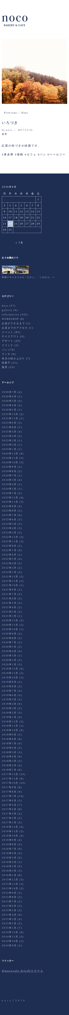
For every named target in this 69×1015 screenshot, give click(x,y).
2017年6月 (9, 800)
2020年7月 (9, 642)
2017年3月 (9, 813)
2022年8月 (9, 545)
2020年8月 (9, 638)
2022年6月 (9, 554)
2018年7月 (9, 743)
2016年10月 (10, 835)
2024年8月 (9, 471)
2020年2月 (9, 660)
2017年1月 (9, 822)
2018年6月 (9, 747)
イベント (7, 332)
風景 (4, 134)
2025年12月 (10, 414)
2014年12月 (10, 932)
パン (5, 349)
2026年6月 (9, 396)
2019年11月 (10, 673)
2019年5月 (9, 699)
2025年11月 (10, 418)
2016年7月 (9, 848)
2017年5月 (9, 805)
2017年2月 (9, 818)
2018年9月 (9, 734)
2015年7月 (9, 901)
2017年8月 (9, 791)
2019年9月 (9, 682)
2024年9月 (9, 466)
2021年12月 (10, 576)
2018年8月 (9, 739)
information (10, 314)
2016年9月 (9, 840)
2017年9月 (9, 787)
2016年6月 (9, 853)
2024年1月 (9, 493)
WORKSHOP (10, 319)
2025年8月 (9, 427)
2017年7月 (9, 796)
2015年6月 (9, 905)
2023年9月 (9, 506)
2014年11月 (10, 936)
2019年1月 (9, 717)
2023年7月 (9, 515)
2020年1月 (9, 664)
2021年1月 (9, 616)
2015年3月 (9, 919)
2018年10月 (10, 730)
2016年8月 (9, 844)
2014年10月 (10, 941)
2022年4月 (9, 563)
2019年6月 (9, 695)
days (5, 305)
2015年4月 (9, 914)
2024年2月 (9, 488)
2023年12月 (10, 497)
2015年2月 (9, 923)
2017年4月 (9, 809)
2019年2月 (9, 712)
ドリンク (7, 345)
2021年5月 (9, 603)
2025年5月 (9, 431)
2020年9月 (9, 633)
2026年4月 (9, 405)
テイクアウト (10, 336)
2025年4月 (9, 436)
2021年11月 (10, 581)
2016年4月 (9, 862)
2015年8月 (9, 897)
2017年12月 (10, 774)
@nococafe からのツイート (23, 970)
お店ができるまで (13, 323)
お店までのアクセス (15, 327)
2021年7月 (9, 594)
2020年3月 (9, 655)
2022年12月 (10, 537)
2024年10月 (10, 462)
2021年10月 (10, 585)
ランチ (6, 354)
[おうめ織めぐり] (15, 273)
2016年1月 (9, 875)
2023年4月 (9, 528)
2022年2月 (9, 567)
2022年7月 (9, 550)
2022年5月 (9, 559)
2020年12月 (10, 620)
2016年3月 (9, 866)
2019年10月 (10, 677)
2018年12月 (10, 721)
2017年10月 (10, 782)
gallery (7, 310)
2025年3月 (9, 440)
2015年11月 (10, 884)
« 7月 (19, 242)
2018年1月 (9, 769)
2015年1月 (9, 927)
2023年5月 (9, 524)
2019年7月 (9, 690)
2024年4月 (9, 484)
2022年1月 (9, 572)
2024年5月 (9, 479)
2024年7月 (9, 475)
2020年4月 (9, 651)
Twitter (5, 988)
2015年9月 (9, 892)
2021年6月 (9, 598)
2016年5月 (9, 857)
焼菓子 (6, 362)
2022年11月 (10, 541)
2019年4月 (9, 703)
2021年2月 (9, 611)
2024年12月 (10, 453)
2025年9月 (9, 422)
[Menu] (6, 4)
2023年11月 (10, 501)
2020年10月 (10, 629)
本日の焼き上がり (13, 358)
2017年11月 (10, 778)
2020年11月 (10, 624)
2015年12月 (10, 879)
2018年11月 (10, 725)
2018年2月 (9, 765)
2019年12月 (10, 668)
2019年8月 (9, 686)
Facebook (15, 988)
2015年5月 (9, 910)
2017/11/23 (25, 130)
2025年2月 (9, 444)
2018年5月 (9, 752)
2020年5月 (9, 646)
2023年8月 (9, 510)
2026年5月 (9, 400)
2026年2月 (9, 409)
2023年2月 (9, 532)
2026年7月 (9, 392)
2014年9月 (9, 945)
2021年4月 (9, 607)
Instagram (25, 988)
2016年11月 (10, 831)
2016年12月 (10, 826)
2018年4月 (9, 756)
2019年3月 (9, 708)
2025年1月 (9, 449)
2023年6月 (9, 519)
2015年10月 (10, 888)
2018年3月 (9, 761)
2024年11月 (10, 458)
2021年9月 (9, 589)
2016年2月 (9, 870)
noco (9, 130)
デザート (7, 340)
